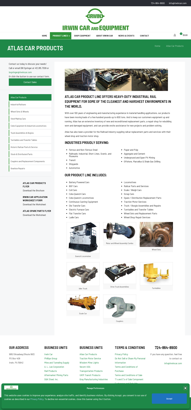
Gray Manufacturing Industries (94, 379)
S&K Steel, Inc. (51, 379)
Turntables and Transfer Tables (24, 140)
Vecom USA (85, 366)
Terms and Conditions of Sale (128, 375)
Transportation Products (91, 370)
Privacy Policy (36, 399)
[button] (185, 388)
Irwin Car (48, 354)
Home (157, 45)
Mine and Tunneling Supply (56, 362)
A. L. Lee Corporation (54, 366)
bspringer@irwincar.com (20, 72)
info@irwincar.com (178, 3)
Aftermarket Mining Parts (56, 375)
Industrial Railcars (18, 104)
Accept (169, 398)
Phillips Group (50, 358)
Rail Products (50, 370)
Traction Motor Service (90, 358)
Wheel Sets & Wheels (20, 111)
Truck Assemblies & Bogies (22, 132)
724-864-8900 (158, 3)
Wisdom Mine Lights (89, 362)
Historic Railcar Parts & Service (24, 147)
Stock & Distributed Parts (21, 154)
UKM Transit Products (90, 375)
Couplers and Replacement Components (28, 161)
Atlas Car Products (18, 97)
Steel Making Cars (18, 118)
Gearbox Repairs (18, 168)
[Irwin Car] (95, 19)
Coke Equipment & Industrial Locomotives (28, 125)
